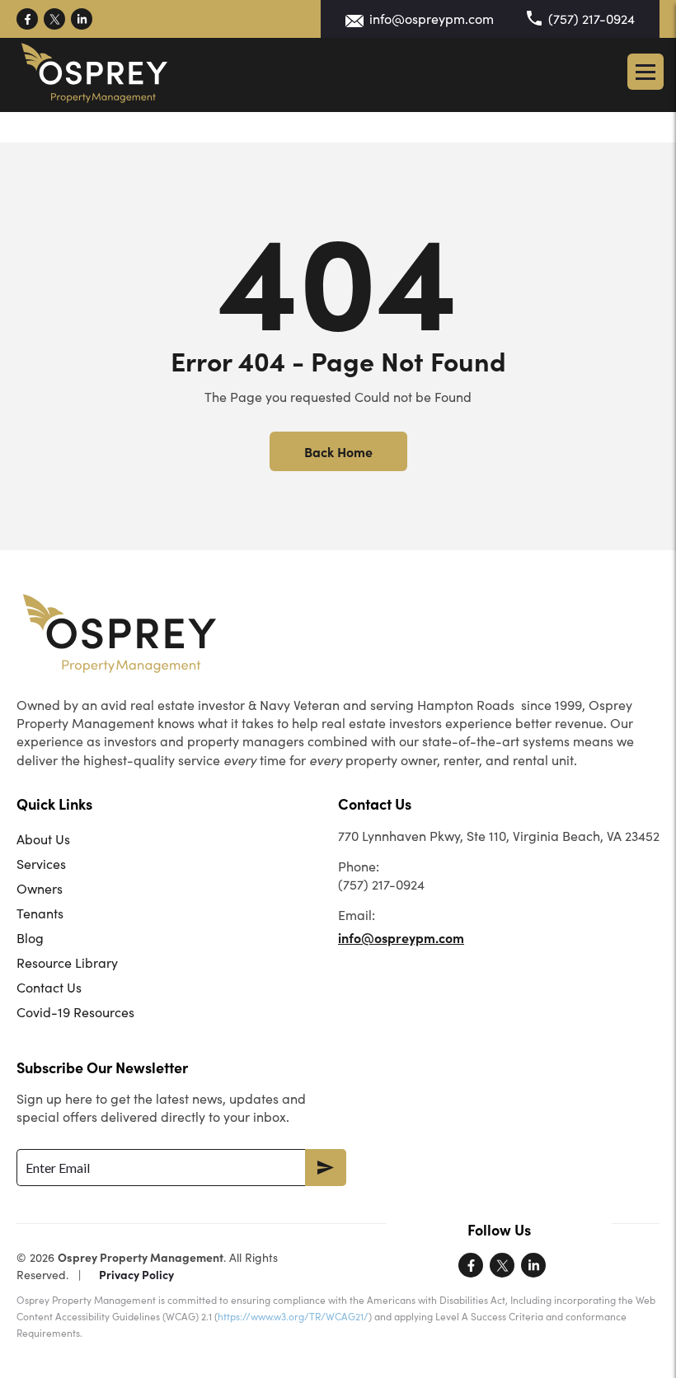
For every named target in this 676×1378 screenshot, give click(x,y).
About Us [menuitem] (43, 839)
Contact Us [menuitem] (49, 987)
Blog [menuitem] (30, 937)
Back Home (338, 451)
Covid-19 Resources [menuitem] (75, 1012)
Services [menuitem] (41, 863)
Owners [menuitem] (39, 888)
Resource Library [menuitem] (67, 962)
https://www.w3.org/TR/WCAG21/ (293, 1316)
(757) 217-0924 (591, 18)
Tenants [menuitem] (39, 913)
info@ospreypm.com (431, 18)
